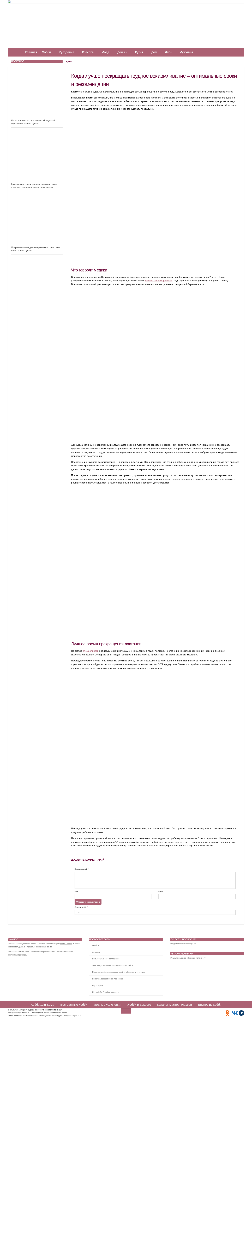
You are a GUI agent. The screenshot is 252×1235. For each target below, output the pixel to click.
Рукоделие (66, 52)
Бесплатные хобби (73, 1004)
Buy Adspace (97, 985)
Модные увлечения (107, 1004)
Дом (154, 52)
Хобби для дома (42, 1004)
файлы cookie (66, 944)
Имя (76, 891)
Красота (88, 52)
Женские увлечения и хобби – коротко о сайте (112, 965)
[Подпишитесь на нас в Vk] (234, 1013)
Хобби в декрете (139, 1004)
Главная (31, 52)
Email (160, 891)
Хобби (46, 52)
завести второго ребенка (158, 280)
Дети (168, 52)
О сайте (95, 945)
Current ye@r (81, 907)
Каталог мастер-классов (174, 1004)
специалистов (90, 651)
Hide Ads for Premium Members (105, 992)
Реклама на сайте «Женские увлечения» (188, 958)
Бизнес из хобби (209, 1004)
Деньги (122, 52)
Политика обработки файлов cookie (107, 979)
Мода (105, 52)
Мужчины (186, 52)
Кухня (139, 52)
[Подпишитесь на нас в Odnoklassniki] (227, 1013)
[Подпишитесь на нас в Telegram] (241, 1013)
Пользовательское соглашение (105, 959)
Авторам (96, 952)
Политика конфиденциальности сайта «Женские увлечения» (118, 972)
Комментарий (82, 869)
